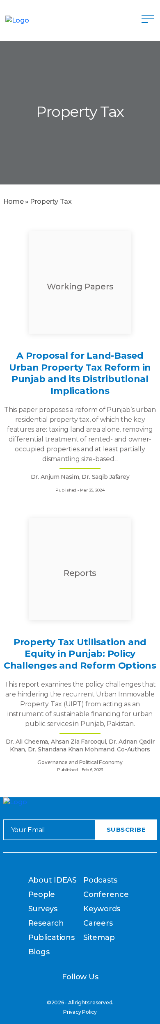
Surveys (42, 908)
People (41, 894)
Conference (106, 894)
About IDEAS (52, 880)
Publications (51, 937)
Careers (97, 923)
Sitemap (98, 937)
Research (46, 923)
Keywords (101, 908)
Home (13, 201)
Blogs (39, 951)
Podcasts (100, 880)
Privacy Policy (80, 1012)
